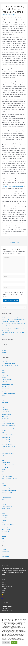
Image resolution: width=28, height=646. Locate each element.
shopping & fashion (6, 504)
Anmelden (4, 549)
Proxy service (5, 481)
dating (3, 395)
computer (4, 391)
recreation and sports (7, 488)
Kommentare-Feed (6, 554)
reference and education (7, 492)
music (3, 458)
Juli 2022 (4, 350)
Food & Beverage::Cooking (8, 423)
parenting (4, 469)
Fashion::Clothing (6, 411)
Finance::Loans (5, 418)
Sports (3, 513)
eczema (3, 400)
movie (3, 455)
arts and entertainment (7, 368)
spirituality (4, 511)
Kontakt (3, 592)
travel (3, 522)
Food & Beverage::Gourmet (8, 425)
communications (5, 388)
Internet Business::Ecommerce (9, 446)
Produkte (3, 588)
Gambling (4, 430)
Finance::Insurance (6, 414)
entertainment (5, 402)
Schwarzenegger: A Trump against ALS (11, 317)
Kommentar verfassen (7, 14)
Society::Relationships (7, 506)
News (3, 460)
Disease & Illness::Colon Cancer (9, 398)
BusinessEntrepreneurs (7, 384)
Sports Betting (5, 515)
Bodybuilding (5, 375)
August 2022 (5, 348)
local (14, 14)
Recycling (3, 584)
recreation (4, 485)
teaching (4, 520)
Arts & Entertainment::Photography (10, 365)
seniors (3, 499)
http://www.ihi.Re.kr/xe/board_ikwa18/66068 (12, 186)
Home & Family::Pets (7, 444)
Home (2, 582)
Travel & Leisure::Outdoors (8, 524)
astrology (4, 370)
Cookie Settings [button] (6, 642)
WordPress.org (5, 556)
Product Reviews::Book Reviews (9, 478)
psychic (3, 483)
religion (3, 494)
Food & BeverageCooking (8, 428)
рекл (3, 538)
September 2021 (5, 352)
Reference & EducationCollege (9, 490)
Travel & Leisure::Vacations (8, 527)
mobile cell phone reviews (8, 453)
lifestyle (3, 448)
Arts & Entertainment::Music (8, 363)
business (4, 377)
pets (3, 471)
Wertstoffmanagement (6, 586)
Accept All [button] (14, 642)
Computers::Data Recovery (8, 393)
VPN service (4, 534)
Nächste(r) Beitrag (14, 242)
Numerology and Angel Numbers (9, 464)
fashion (3, 407)
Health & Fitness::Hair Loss (8, 434)
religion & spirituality (6, 497)
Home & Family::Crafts (7, 439)
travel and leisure (6, 529)
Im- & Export (4, 590)
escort (3, 405)
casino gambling (5, 386)
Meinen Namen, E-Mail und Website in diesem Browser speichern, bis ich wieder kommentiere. (13, 294)
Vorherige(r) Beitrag (14, 238)
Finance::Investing (6, 416)
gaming (3, 432)
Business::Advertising (7, 379)
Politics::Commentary (7, 476)
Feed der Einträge (6, 551)
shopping (4, 501)
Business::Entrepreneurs (7, 381)
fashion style (5, 409)
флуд (3, 541)
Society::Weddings (6, 508)
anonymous (4, 361)
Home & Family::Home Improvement (10, 441)
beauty (3, 372)
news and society (6, 462)
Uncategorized (5, 531)
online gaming (5, 467)
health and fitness (6, 437)
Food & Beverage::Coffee (8, 421)
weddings (4, 536)
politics (3, 474)
